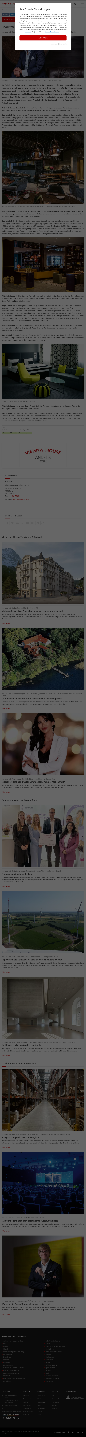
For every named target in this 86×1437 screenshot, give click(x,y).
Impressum (54, 44)
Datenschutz (63, 44)
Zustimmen (43, 38)
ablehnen (28, 32)
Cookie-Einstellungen (52, 32)
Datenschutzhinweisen (38, 29)
